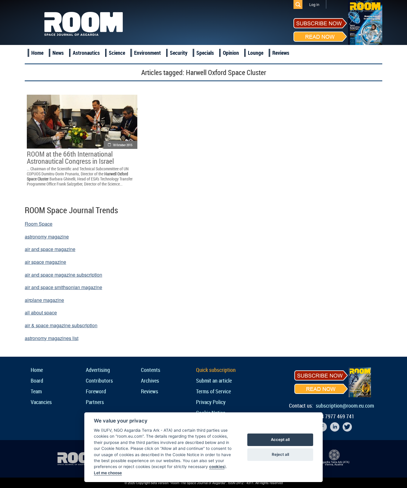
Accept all (280, 439)
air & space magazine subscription (61, 325)
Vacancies (41, 402)
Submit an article (214, 380)
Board (37, 380)
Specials (205, 52)
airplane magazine (44, 300)
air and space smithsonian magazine (63, 287)
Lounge (255, 52)
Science (117, 52)
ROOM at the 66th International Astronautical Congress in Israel (70, 157)
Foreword (96, 391)
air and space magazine (50, 249)
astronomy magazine (47, 236)
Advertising (98, 369)
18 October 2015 (122, 145)
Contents (150, 369)
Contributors (99, 380)
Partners (95, 402)
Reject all (280, 454)
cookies (216, 466)
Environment (147, 52)
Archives (150, 380)
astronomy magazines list (51, 338)
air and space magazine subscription (63, 274)
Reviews (280, 52)
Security (178, 52)
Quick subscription (216, 369)
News (58, 52)
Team (36, 391)
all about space (41, 312)
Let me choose (108, 472)
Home (37, 52)
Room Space (38, 223)
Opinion (231, 52)
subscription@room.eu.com (345, 405)
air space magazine (45, 261)
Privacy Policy (211, 402)
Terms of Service (213, 391)
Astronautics (86, 52)
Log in (314, 4)
